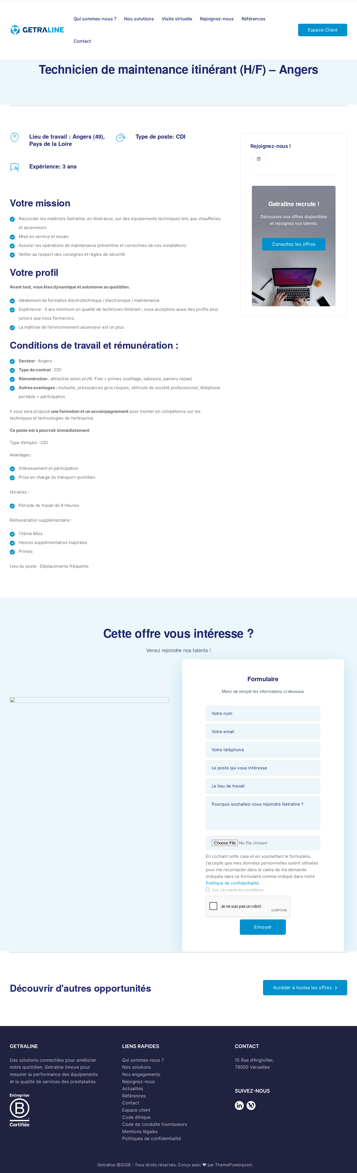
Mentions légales (140, 1131)
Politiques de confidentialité (151, 1138)
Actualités (132, 1088)
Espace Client (322, 30)
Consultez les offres (293, 244)
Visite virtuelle (177, 18)
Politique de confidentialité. (233, 883)
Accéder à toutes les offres (302, 987)
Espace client (136, 1110)
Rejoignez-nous (217, 18)
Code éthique (136, 1117)
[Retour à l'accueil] (239, 1109)
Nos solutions (139, 18)
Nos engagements (141, 1074)
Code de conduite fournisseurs (154, 1124)
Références (254, 18)
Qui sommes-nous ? (95, 18)
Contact (82, 41)
